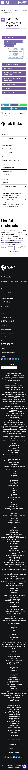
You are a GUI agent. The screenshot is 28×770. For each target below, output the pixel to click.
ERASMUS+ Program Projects (14, 601)
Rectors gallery (14, 452)
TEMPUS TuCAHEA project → (13, 247)
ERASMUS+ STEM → (14, 252)
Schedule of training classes (14, 683)
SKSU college (14, 590)
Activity (14, 651)
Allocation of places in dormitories (14, 695)
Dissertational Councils (7, 333)
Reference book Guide (8, 167)
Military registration (14, 727)
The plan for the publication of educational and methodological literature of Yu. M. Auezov (14, 646)
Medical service (14, 723)
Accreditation (14, 464)
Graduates (5, 182)
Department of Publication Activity (14, 375)
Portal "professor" (14, 709)
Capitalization (6, 174)
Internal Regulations (14, 459)
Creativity (14, 475)
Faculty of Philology (14, 557)
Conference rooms (14, 485)
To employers (5, 340)
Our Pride (14, 471)
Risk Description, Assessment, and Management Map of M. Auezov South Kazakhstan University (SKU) (12, 204)
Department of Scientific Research (14, 406)
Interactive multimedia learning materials (14, 620)
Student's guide (14, 681)
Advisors (14, 688)
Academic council (14, 506)
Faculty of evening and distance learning (14, 569)
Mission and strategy (14, 450)
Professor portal (6, 149)
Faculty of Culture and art (14, 559)
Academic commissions (14, 613)
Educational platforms (14, 616)
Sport (14, 473)
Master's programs (14, 520)
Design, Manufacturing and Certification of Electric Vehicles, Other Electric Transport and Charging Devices (14, 431)
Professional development (14, 660)
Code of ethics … (14, 686)
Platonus (3, 348)
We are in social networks (14, 721)
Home (14, 443)
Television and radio (14, 497)
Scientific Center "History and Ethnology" (14, 440)
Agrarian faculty (14, 550)
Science (14, 371)
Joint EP (14, 634)
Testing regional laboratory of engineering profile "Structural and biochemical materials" (14, 396)
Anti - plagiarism (14, 690)
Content (14, 650)
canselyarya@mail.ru (7, 298)
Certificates (14, 670)
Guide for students (7, 145)
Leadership (14, 504)
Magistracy (14, 629)
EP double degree (14, 636)
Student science (14, 718)
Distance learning (7, 152)
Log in (14, 529)
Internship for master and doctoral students (14, 693)
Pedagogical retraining (14, 664)
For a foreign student (14, 714)
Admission (14, 516)
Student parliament (14, 716)
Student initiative (14, 536)
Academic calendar (7, 164)
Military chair (14, 588)
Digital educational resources (14, 618)
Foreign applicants (14, 524)
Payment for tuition (14, 697)
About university (14, 447)
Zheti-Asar (14, 494)
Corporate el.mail (6, 329)
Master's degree (5, 310)
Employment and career (14, 707)
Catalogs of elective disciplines (14, 684)
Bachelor (14, 627)
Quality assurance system (14, 469)
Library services (14, 711)
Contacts (14, 513)
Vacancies (5, 179)
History (14, 448)
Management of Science (14, 373)
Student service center (14, 691)
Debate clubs (14, 735)
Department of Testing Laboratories (14, 392)
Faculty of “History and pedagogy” (14, 555)
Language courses (14, 699)
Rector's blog (5, 157)
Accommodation (14, 532)
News (14, 669)
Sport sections (14, 734)
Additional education (14, 599)
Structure (14, 503)
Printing (14, 499)
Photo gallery (14, 482)
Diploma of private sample (9, 186)
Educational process (7, 138)
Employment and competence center (14, 515)
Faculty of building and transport (14, 562)
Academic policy (14, 606)
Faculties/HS (14, 546)
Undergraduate (5, 306)
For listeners (14, 667)
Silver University (14, 662)
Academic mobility (14, 700)
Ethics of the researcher (14, 705)
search (14, 364)
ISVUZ (14, 615)
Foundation (14, 592)
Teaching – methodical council (14, 508)
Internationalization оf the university (11, 160)
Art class (14, 732)
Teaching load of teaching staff (14, 609)
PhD (14, 630)
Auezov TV (5, 134)
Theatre (14, 492)
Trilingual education (7, 171)
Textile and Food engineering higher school (14, 581)
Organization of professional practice (14, 611)
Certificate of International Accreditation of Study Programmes (13, 44)
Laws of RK (4, 325)
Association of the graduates (9, 352)
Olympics (14, 720)
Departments (14, 510)
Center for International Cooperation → (11, 233)
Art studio (14, 496)
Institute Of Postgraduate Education (14, 595)
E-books (14, 527)
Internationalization (14, 739)
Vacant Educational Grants (14, 534)
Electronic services (7, 190)
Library (4, 142)
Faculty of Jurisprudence (14, 567)
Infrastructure (14, 480)
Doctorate (4, 314)
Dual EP (14, 639)
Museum (14, 490)
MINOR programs (14, 637)
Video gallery (14, 483)
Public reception (14, 597)
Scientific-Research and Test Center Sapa (14, 399)
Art (14, 489)
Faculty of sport (14, 560)
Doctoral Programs (14, 522)
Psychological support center (14, 713)
